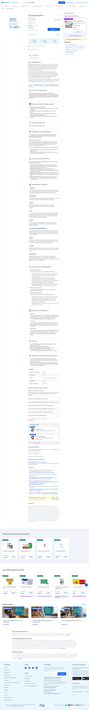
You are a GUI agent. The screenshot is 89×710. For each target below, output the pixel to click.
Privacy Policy (28, 678)
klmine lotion (25, 635)
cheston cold (29, 633)
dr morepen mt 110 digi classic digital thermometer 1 (23, 640)
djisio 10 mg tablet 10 (36, 654)
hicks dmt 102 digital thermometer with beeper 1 (22, 646)
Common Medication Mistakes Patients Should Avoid (43, 621)
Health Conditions (25, 6)
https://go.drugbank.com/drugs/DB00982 (48, 493)
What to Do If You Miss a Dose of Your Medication (13, 621)
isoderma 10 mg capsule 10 (19, 655)
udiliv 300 (18, 633)
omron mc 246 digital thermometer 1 (21, 645)
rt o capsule (55, 633)
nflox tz (20, 635)
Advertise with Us (7, 699)
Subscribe (62, 674)
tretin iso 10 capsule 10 (65, 657)
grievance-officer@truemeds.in (54, 693)
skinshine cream (35, 633)
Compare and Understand (75, 35)
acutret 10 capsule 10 (26, 654)
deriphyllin (62, 635)
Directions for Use (38, 85)
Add (14, 556)
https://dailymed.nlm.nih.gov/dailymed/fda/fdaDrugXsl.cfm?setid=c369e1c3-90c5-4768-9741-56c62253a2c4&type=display (44, 483)
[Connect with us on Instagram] (26, 668)
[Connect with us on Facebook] (29, 668)
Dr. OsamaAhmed (40, 436)
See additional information (18, 705)
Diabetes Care (48, 6)
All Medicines (7, 685)
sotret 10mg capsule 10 (55, 657)
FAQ (5, 692)
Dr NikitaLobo (39, 429)
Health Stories (7, 672)
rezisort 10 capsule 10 (44, 657)
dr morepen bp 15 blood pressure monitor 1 (38, 645)
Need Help (6, 690)
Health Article (7, 670)
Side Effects (80, 45)
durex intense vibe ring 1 (35, 648)
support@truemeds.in (33, 462)
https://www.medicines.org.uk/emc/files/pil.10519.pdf (42, 472)
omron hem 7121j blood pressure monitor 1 (60, 646)
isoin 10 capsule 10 (30, 655)
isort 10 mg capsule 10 (50, 655)
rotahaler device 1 (57, 640)
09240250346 (42, 462)
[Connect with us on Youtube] (33, 668)
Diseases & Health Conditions (10, 677)
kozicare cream (50, 635)
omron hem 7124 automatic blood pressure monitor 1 (41, 643)
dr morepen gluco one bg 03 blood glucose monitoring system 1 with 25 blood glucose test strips (49, 642)
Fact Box (67, 54)
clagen (30, 635)
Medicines (6, 6)
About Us (6, 667)
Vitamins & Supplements (37, 6)
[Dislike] (57, 498)
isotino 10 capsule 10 (59, 655)
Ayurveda (6, 680)
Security (6, 695)
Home (3, 8)
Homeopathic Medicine (71, 6)
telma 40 (14, 633)
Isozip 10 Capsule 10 (78, 21)
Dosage (74, 49)
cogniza (23, 633)
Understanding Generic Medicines (11, 682)
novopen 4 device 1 (45, 648)
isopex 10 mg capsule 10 (39, 655)
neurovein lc (44, 635)
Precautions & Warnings (79, 47)
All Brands (6, 687)
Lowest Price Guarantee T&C (31, 686)
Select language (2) (68, 13)
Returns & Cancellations (30, 683)
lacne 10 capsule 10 (69, 655)
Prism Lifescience (31, 17)
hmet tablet (61, 633)
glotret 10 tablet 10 (45, 654)
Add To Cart (54, 29)
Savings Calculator (8, 697)
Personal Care (14, 6)
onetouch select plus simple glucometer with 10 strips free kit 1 (62, 645)
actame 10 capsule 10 (16, 654)
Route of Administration (51, 85)
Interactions (68, 49)
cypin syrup (35, 635)
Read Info (58, 19)
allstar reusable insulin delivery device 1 (42, 646)
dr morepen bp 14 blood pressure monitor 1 (44, 640)
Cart (87, 2)
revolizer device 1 (57, 643)
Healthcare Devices (59, 6)
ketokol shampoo (69, 633)
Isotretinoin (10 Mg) (33, 58)
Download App (70, 2)
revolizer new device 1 (54, 648)
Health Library (7, 675)
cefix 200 (57, 635)
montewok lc (15, 635)
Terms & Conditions (29, 676)
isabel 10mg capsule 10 (55, 654)
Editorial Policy (37, 442)
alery (40, 635)
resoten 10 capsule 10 (34, 657)
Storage (79, 49)
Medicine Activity (69, 47)
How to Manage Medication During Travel (72, 620)
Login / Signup (79, 2)
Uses (30, 85)
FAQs (72, 54)
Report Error (30, 420)
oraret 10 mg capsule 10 (23, 657)
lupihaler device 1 (26, 643)
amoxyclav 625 (48, 633)
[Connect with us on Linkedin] (37, 668)
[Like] (53, 498)
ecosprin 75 (42, 633)
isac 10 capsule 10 (65, 654)
